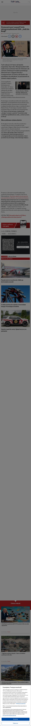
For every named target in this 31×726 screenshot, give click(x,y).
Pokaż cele (15, 723)
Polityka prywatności (21, 703)
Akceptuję (15, 719)
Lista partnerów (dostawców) (9, 715)
